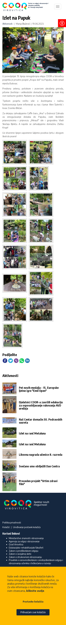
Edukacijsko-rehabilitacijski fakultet (26, 547)
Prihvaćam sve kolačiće (33, 612)
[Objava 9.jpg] (15, 257)
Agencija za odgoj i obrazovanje (24, 541)
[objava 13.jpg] (42, 283)
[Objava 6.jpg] (42, 205)
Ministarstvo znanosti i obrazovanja (26, 538)
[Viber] (16, 360)
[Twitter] (10, 360)
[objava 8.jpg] (42, 231)
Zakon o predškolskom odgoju (23, 550)
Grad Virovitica (16, 544)
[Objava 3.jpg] (15, 178)
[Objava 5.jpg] (15, 205)
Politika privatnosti (11, 522)
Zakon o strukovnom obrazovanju (25, 557)
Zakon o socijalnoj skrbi (20, 553)
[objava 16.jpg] (13, 336)
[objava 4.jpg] (39, 178)
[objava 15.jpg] (42, 309)
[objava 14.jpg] (15, 309)
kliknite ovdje (35, 590)
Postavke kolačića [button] (33, 601)
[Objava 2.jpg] (42, 152)
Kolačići (6, 527)
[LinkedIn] (27, 360)
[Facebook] (5, 360)
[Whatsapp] (21, 360)
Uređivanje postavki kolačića (27, 527)
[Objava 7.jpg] (15, 231)
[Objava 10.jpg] (42, 257)
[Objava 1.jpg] (15, 152)
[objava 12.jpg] (15, 283)
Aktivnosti (7, 23)
